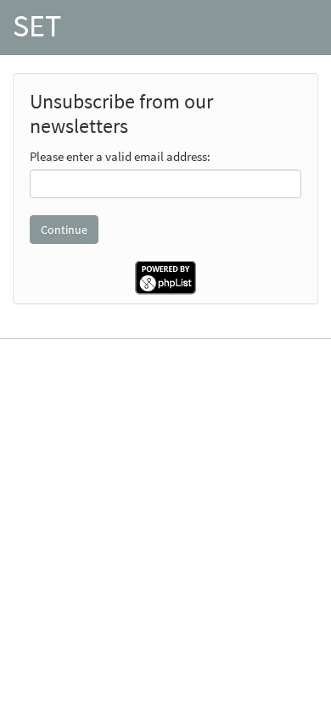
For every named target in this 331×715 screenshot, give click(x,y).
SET (37, 26)
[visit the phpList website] (165, 277)
